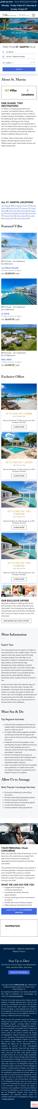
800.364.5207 (7, 2)
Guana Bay (24, 211)
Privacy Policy (19, 951)
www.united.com (8, 1099)
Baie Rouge (13, 208)
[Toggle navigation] (33, 15)
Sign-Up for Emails (19, 972)
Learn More (19, 427)
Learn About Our (19, 911)
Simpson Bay (8, 218)
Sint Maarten (6, 206)
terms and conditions (16, 996)
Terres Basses (22, 218)
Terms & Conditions (26, 949)
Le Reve (5, 313)
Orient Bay (32, 213)
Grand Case (13, 211)
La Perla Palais (9, 268)
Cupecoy (24, 208)
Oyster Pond (9, 216)
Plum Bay (31, 216)
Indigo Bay (11, 213)
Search (19, 69)
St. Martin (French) (21, 206)
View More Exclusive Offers (16, 621)
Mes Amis (6, 359)
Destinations (9, 949)
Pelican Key (20, 216)
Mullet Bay (21, 213)
